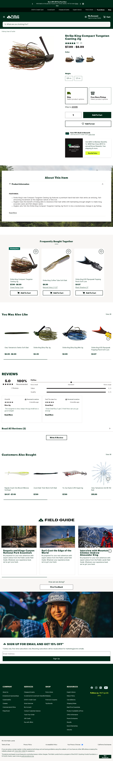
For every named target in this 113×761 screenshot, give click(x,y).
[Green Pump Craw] (69, 59)
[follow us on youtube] (106, 687)
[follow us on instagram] (97, 687)
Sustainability (7, 699)
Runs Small (34, 384)
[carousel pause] (83, 3)
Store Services (28, 703)
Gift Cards (27, 718)
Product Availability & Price (75, 711)
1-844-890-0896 (19, 751)
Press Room (6, 711)
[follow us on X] (101, 687)
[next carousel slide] (80, 3)
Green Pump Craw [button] (16, 287)
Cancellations (71, 699)
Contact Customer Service (32, 711)
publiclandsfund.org (27, 756)
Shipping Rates (71, 703)
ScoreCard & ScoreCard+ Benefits (34, 696)
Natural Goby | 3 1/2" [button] (50, 287)
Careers (5, 703)
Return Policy (71, 696)
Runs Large (107, 384)
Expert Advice (77, 10)
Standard (71, 384)
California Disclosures (104, 744)
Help (109, 10)
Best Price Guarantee (73, 707)
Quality (33, 392)
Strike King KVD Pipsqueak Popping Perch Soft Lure (88, 280)
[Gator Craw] (90, 59)
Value (33, 388)
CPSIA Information (72, 714)
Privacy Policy (28, 744)
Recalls (69, 722)
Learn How (91, 134)
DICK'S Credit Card (37, 10)
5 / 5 (109, 388)
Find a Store (89, 10)
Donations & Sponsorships (11, 696)
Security (69, 729)
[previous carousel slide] (32, 3)
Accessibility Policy (51, 744)
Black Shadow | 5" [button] (81, 287)
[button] (75, 107)
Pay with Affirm (28, 722)
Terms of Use (6, 744)
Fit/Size (33, 380)
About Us (5, 692)
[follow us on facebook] (92, 687)
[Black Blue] (80, 59)
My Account (27, 707)
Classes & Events (64, 10)
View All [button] (108, 314)
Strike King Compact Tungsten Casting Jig (21, 280)
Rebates (48, 696)
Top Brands (48, 703)
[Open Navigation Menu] (4, 17)
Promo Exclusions (72, 718)
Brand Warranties (72, 726)
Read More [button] (13, 213)
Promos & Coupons (51, 699)
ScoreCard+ (51, 10)
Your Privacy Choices (73, 744)
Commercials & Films (9, 707)
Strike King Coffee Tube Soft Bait (55, 280)
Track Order (101, 10)
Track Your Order (29, 714)
